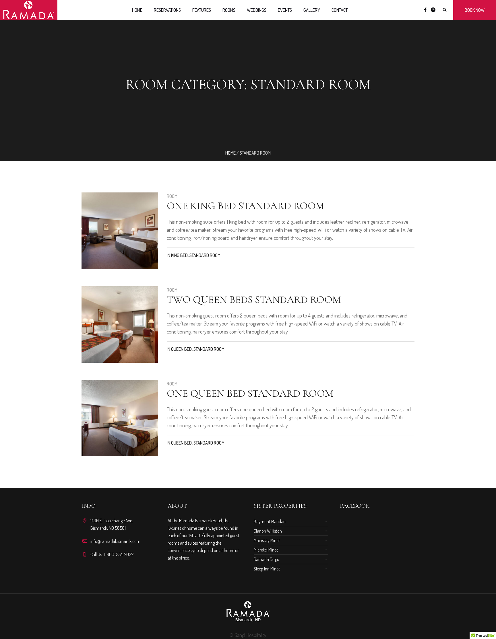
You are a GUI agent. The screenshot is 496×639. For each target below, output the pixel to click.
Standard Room (204, 255)
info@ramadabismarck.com (115, 541)
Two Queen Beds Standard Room (254, 299)
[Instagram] (433, 10)
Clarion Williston (268, 531)
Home (230, 153)
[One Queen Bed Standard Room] (120, 418)
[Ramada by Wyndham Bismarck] (248, 611)
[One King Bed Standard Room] (120, 230)
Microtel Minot (266, 550)
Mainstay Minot (267, 540)
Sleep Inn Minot (267, 569)
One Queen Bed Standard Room (250, 393)
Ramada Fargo (266, 559)
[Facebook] (425, 10)
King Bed (179, 255)
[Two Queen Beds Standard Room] (120, 324)
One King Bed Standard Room (245, 206)
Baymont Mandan (270, 521)
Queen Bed (181, 349)
